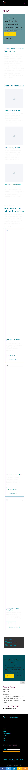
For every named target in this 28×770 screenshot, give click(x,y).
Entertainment (7, 733)
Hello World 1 (6, 689)
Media (5, 759)
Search (22, 682)
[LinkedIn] (13, 724)
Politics (5, 736)
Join (11, 751)
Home (4, 729)
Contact (5, 740)
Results (13, 760)
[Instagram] (4, 724)
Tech (4, 738)
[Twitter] (8, 724)
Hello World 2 (6, 694)
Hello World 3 (6, 692)
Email (5, 749)
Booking (11, 759)
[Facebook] (6, 724)
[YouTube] (10, 724)
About (4, 731)
